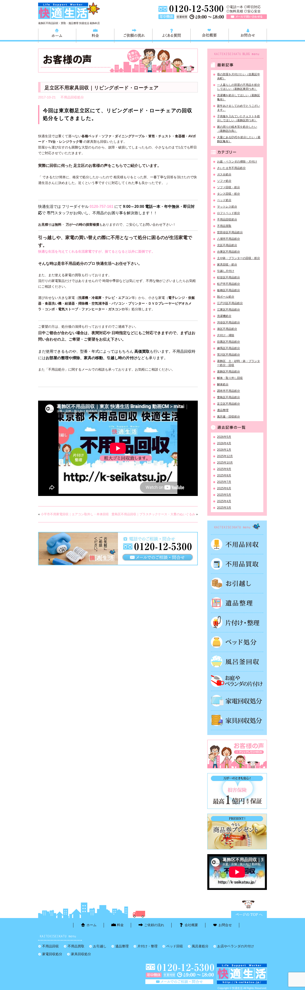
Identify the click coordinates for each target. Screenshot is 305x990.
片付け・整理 (237, 622)
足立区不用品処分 (228, 403)
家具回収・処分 (227, 264)
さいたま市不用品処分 (231, 168)
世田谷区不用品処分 (230, 232)
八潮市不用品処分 (228, 238)
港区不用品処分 (227, 329)
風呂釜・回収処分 (228, 416)
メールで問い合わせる (246, 16)
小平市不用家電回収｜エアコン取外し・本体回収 (75, 514)
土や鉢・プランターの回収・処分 (238, 258)
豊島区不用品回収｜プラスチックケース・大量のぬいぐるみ (153, 514)
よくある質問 (171, 35)
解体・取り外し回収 (230, 378)
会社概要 (210, 35)
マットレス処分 (227, 206)
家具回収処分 (237, 720)
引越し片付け (225, 271)
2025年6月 (224, 488)
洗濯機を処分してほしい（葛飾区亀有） (238, 97)
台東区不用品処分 (228, 251)
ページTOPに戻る (249, 914)
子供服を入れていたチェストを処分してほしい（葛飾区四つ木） (238, 118)
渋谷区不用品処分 (228, 322)
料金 (95, 35)
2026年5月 (224, 437)
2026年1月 (224, 449)
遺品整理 (223, 410)
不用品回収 (237, 544)
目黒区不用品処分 (228, 341)
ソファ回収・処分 (228, 187)
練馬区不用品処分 (228, 348)
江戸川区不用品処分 (230, 303)
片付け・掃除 (225, 335)
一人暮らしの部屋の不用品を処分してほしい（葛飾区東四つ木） (238, 87)
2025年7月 (224, 482)
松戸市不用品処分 (228, 284)
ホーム (57, 35)
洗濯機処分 (224, 316)
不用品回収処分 (72, 97)
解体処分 (223, 384)
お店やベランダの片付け (235, 946)
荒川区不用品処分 (228, 354)
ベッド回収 (237, 642)
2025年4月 (224, 501)
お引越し (237, 583)
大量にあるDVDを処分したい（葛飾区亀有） (238, 139)
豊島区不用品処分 (228, 397)
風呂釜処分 (237, 661)
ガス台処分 (224, 174)
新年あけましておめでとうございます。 (238, 108)
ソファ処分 (224, 181)
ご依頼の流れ (133, 35)
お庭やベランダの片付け (237, 681)
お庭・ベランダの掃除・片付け (237, 161)
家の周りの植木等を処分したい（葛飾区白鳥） (237, 129)
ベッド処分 (224, 200)
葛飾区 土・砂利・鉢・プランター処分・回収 (238, 363)
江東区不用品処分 (228, 309)
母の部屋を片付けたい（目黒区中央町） (238, 76)
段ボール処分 (225, 296)
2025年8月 (224, 475)
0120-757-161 (101, 206)
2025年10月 (225, 462)
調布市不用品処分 (228, 391)
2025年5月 (224, 494)
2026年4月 (224, 443)
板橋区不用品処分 (228, 290)
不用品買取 (224, 226)
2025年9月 (224, 469)
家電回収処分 (237, 700)
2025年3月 (224, 507)
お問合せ (248, 35)
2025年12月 (225, 456)
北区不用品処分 (227, 245)
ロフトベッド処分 (228, 213)
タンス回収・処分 (228, 193)
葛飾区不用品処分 (228, 371)
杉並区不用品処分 (228, 277)
